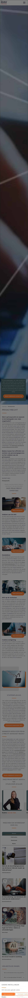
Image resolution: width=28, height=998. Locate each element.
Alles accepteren (8, 994)
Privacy (4, 996)
